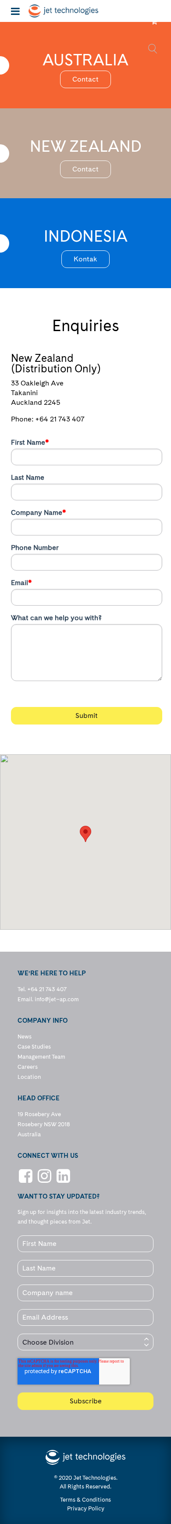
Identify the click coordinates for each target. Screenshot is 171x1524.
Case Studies (34, 1046)
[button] (85, 834)
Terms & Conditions (85, 1499)
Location (29, 1077)
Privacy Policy (85, 1508)
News (25, 1036)
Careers (28, 1067)
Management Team (41, 1056)
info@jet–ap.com (57, 999)
